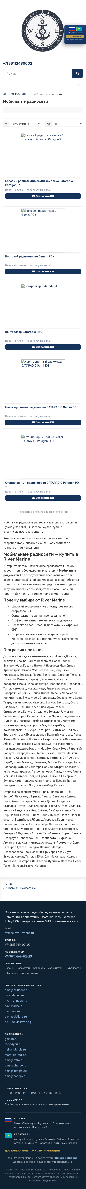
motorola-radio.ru (16, 1055)
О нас (8, 883)
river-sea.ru (12, 1011)
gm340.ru (11, 1039)
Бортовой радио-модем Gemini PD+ (29, 256)
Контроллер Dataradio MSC (23, 332)
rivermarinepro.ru (16, 1000)
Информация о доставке (20, 887)
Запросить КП (45, 196)
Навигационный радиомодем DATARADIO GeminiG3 (40, 407)
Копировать (75, 36)
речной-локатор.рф (18, 1022)
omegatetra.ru (14, 1060)
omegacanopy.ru (15, 1076)
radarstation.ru (14, 995)
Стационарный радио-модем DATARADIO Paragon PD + (42, 485)
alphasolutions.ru (16, 1016)
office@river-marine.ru (19, 933)
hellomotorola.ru (15, 1049)
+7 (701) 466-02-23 (18, 956)
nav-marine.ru (14, 1006)
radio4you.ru (13, 1044)
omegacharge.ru (15, 1065)
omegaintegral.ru (16, 1071)
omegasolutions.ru (16, 990)
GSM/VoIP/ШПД (19, 94)
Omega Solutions (66, 1157)
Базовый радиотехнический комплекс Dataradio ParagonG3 (39, 183)
